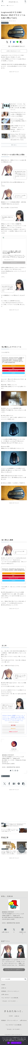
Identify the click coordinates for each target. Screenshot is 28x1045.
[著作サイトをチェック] (10, 770)
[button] (21, 42)
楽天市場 (13, 725)
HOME (3, 984)
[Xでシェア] (7, 42)
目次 (12, 144)
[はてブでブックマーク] (14, 42)
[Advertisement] (14, 87)
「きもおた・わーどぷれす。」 (9, 1001)
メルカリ (13, 580)
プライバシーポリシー (16, 1042)
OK (8, 1042)
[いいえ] (26, 1040)
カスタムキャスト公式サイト (14, 969)
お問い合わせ (5, 994)
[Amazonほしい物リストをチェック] (15, 770)
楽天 (13, 368)
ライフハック (6, 776)
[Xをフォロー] (13, 770)
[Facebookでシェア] (10, 42)
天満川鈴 (14, 749)
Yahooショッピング (13, 731)
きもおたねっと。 (14, 2)
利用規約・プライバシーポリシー (10, 991)
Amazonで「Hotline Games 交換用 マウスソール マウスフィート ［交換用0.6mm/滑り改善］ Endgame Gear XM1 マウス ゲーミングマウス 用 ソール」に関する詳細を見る (13, 360)
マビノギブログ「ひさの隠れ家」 (10, 997)
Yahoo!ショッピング (13, 370)
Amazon (13, 365)
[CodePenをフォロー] (17, 770)
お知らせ (3, 987)
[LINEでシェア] (17, 42)
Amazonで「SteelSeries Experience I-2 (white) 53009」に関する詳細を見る (13, 569)
